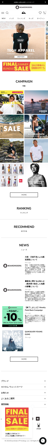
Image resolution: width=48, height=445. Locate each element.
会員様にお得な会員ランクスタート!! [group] (24, 2)
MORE (24, 195)
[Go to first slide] (45, 2)
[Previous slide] (2, 2)
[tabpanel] (24, 40)
